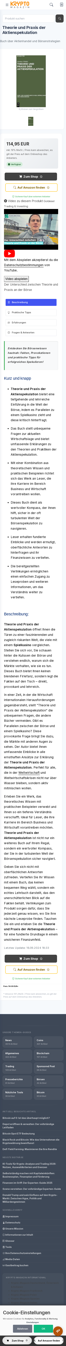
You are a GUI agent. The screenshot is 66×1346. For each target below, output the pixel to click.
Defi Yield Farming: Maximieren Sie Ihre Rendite (30, 1149)
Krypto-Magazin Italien (24, 1302)
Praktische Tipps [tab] (21, 312)
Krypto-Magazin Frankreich (26, 1290)
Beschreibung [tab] (20, 302)
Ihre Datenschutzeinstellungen (23, 1253)
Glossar (9, 1240)
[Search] (51, 5)
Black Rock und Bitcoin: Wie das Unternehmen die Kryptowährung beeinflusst (31, 1141)
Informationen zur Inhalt (19, 1234)
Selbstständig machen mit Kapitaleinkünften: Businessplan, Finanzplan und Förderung (29, 1175)
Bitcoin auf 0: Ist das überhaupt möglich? (26, 1118)
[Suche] (60, 18)
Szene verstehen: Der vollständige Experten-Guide (32, 1189)
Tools (8, 1247)
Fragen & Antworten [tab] (23, 332)
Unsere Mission (14, 1228)
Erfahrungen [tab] (19, 322)
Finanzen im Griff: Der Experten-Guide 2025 (27, 1182)
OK (43, 1328)
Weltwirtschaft (29, 773)
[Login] (60, 5)
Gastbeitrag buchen (16, 1265)
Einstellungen (32, 1322)
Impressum (12, 1216)
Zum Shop (30, 176)
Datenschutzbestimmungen (24, 265)
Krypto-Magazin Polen (24, 1294)
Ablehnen (22, 1328)
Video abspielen (16, 279)
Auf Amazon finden (31, 187)
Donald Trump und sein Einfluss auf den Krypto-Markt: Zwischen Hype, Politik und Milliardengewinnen (30, 1198)
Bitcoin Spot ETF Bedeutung (19, 1133)
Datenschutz (12, 1222)
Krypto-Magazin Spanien (25, 1298)
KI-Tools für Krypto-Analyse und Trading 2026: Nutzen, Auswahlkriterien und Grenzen (29, 1165)
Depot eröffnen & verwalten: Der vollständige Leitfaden (28, 1126)
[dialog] (33, 1320)
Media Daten (12, 1259)
